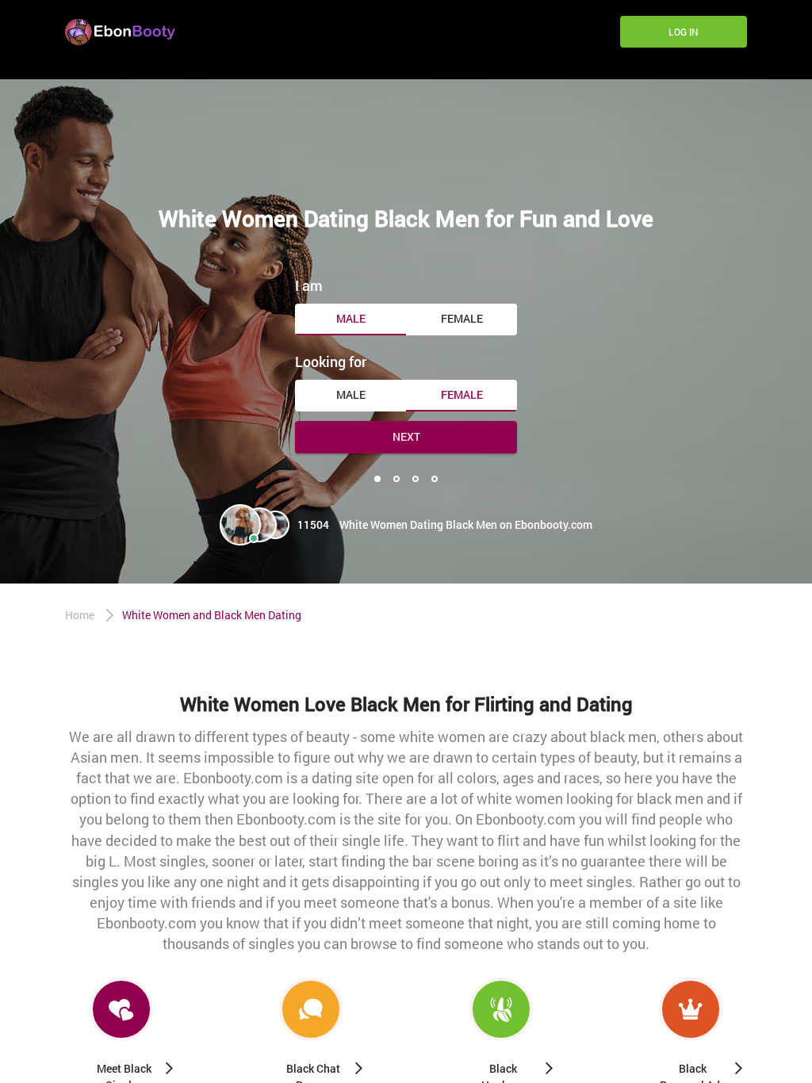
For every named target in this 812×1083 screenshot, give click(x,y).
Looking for (330, 361)
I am (309, 285)
